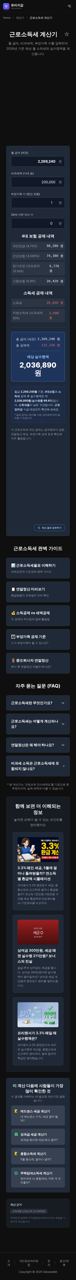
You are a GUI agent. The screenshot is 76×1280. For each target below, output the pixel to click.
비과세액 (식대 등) (22, 173)
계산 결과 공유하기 (52, 527)
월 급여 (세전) (19, 152)
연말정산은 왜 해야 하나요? (32, 745)
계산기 (20, 17)
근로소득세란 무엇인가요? (31, 703)
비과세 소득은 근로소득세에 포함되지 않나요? (35, 766)
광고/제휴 (64, 1262)
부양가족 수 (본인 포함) (25, 194)
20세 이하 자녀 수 (22, 214)
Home (7, 17)
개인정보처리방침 (28, 1262)
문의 (49, 1262)
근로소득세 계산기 (41, 17)
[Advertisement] (38, 100)
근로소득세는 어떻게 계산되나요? (34, 724)
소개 (8, 1262)
